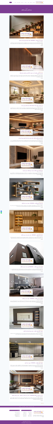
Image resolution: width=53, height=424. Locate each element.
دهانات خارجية (30, 406)
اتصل (10, 2)
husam (40, 204)
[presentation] (26, 26)
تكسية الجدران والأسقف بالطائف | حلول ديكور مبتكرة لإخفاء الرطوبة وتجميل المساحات (30, 138)
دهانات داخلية (27, 406)
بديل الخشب (42, 39)
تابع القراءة (41, 45)
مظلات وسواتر (18, 2)
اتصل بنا (15, 2)
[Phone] (1, 211)
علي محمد (40, 139)
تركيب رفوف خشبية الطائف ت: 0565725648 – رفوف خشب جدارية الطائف (32, 203)
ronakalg (40, 396)
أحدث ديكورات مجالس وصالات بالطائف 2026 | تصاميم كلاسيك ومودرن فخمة (32, 105)
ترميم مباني (22, 2)
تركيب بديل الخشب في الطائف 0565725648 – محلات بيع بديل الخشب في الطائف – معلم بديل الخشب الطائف (27, 395)
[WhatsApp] (1, 212)
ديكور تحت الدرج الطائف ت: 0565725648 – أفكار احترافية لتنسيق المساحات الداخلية (31, 40)
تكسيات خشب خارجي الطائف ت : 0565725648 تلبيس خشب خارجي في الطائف (31, 266)
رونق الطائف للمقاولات (25, 421)
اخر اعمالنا (31, 2)
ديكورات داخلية (40, 39)
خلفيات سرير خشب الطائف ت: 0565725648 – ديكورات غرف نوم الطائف (32, 298)
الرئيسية (34, 2)
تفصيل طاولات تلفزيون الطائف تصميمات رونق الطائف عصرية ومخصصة (33, 170)
